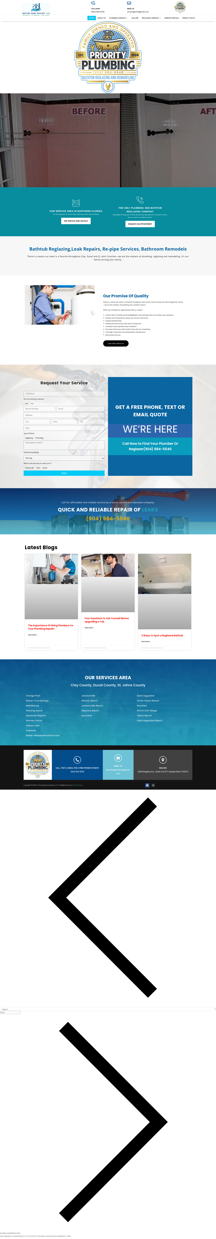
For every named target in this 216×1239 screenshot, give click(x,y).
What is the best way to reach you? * (38, 463)
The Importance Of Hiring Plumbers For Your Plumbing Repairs (50, 627)
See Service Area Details (76, 221)
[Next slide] (214, 140)
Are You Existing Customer (34, 399)
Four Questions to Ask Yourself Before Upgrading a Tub (107, 620)
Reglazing (29, 438)
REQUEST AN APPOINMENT (16, 147)
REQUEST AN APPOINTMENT (140, 224)
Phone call (30, 468)
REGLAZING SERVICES (150, 18)
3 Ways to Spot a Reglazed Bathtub (162, 635)
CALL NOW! (95, 9)
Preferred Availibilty (31, 452)
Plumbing (39, 438)
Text (38, 468)
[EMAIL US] (129, 3)
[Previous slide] (2, 140)
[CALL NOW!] (93, 3)
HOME (91, 18)
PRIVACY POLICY (188, 18)
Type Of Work (29, 433)
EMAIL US (130, 9)
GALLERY (135, 18)
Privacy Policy (78, 785)
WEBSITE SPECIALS (172, 18)
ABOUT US (102, 18)
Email (45, 468)
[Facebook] (147, 785)
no (32, 403)
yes (27, 403)
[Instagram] (153, 785)
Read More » (32, 635)
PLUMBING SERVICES (117, 18)
